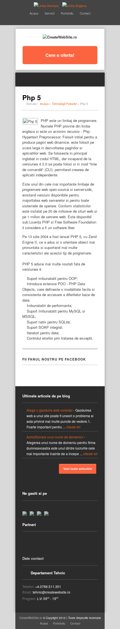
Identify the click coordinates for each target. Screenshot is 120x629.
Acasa (34, 13)
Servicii (49, 13)
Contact (85, 13)
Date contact (33, 558)
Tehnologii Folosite (64, 103)
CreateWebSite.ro (30, 618)
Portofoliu (67, 13)
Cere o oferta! (59, 55)
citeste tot (73, 426)
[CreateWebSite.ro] (60, 37)
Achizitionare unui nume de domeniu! (55, 436)
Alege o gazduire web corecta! (50, 410)
